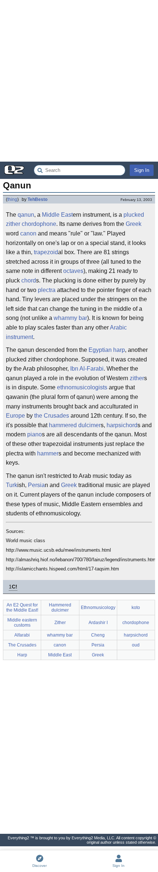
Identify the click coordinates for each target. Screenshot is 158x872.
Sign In (141, 170)
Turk (11, 485)
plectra (46, 290)
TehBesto (37, 199)
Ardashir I (98, 622)
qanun (26, 215)
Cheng (98, 635)
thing (12, 199)
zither (137, 378)
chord (28, 280)
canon (28, 233)
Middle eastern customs (22, 622)
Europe (15, 415)
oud (136, 645)
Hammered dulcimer (60, 607)
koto (136, 607)
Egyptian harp (107, 350)
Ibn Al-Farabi (87, 368)
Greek (133, 224)
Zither (60, 622)
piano (34, 434)
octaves (73, 271)
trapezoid (46, 252)
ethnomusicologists (82, 387)
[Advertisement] (79, 81)
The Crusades (22, 645)
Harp (22, 654)
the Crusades (51, 415)
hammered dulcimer (75, 425)
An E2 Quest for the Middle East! (22, 607)
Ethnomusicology (98, 607)
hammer (47, 453)
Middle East (57, 215)
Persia (36, 485)
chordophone (135, 622)
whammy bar (70, 318)
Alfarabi (22, 635)
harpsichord (122, 425)
